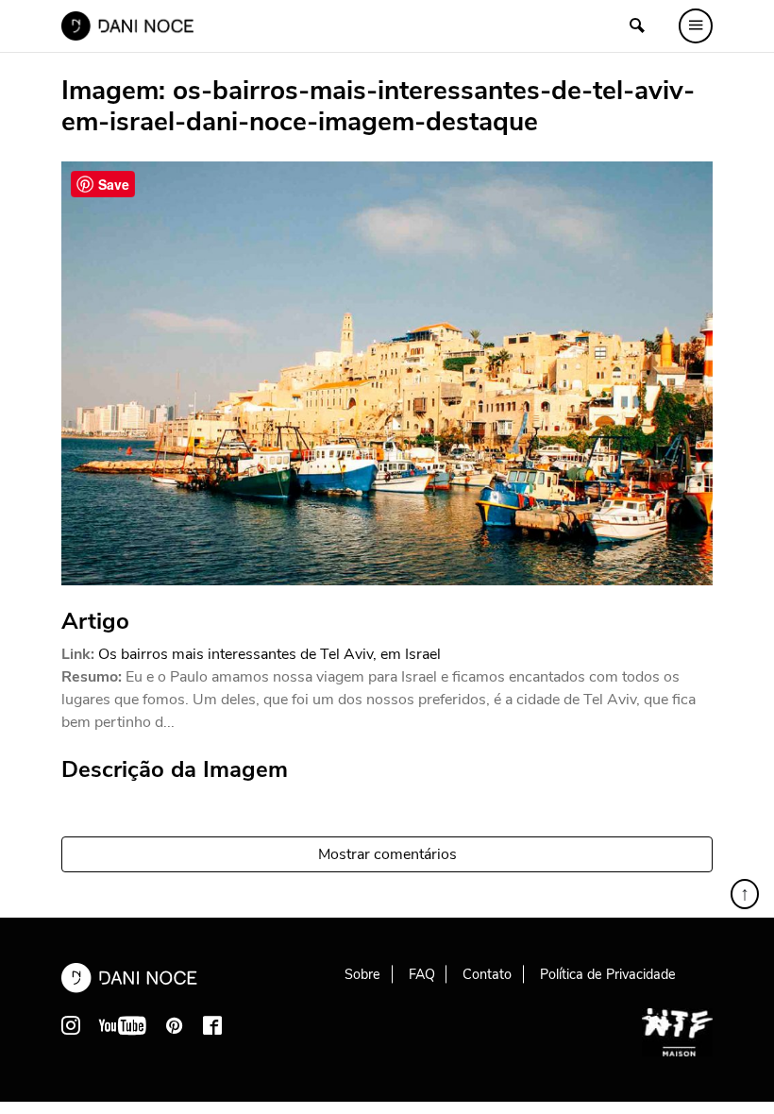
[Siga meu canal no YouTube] (122, 1025)
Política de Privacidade (608, 974)
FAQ (422, 974)
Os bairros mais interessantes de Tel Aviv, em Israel (269, 654)
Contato (487, 974)
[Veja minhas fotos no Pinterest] (174, 1025)
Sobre (362, 974)
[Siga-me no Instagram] (70, 1025)
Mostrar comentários (387, 854)
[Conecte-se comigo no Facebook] (212, 1025)
